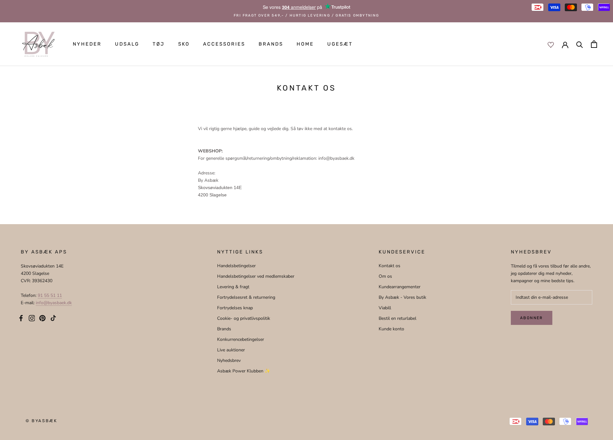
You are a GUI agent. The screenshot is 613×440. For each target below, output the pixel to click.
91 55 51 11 (50, 295)
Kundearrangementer (399, 287)
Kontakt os (389, 266)
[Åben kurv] (594, 44)
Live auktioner (231, 350)
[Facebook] (21, 318)
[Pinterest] (42, 318)
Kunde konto (391, 329)
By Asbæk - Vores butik (402, 297)
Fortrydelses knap (235, 308)
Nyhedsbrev (229, 360)
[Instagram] (32, 318)
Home (305, 44)
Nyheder (87, 44)
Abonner (531, 318)
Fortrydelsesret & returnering (246, 297)
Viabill (385, 308)
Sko (184, 44)
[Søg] (579, 44)
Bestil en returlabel (397, 318)
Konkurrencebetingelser (240, 339)
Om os (385, 276)
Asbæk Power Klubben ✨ (243, 371)
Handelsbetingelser (236, 266)
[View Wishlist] (551, 44)
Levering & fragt (233, 287)
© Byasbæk (41, 420)
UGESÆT (340, 44)
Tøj (159, 44)
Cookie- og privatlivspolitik (243, 318)
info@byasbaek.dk (54, 303)
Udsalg (127, 44)
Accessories (224, 44)
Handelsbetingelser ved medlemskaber (255, 276)
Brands (271, 44)
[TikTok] (53, 318)
